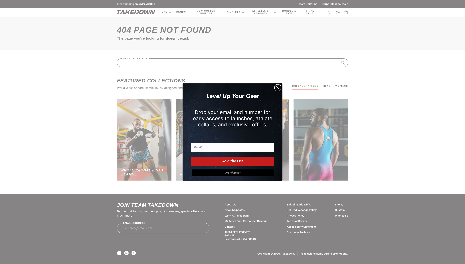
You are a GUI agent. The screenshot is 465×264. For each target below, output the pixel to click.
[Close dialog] (278, 88)
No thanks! (233, 172)
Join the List (232, 161)
